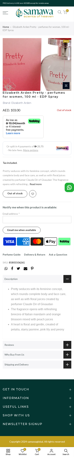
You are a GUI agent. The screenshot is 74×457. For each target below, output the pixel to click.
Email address (11, 213)
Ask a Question (58, 254)
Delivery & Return (34, 254)
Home (6, 26)
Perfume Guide (11, 254)
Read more (35, 184)
